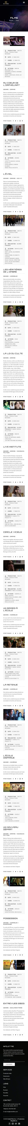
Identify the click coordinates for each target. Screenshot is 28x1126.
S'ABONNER (9, 1064)
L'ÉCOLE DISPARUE (9, 756)
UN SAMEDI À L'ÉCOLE (10, 609)
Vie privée (5, 1095)
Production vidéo (7, 1073)
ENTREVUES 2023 (14, 1003)
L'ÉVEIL (7, 174)
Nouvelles (5, 1092)
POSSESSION (10, 918)
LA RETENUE (10, 685)
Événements (6, 1076)
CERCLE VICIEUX (12, 532)
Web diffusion (6, 1079)
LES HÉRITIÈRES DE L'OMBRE (12, 270)
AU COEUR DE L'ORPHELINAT (11, 84)
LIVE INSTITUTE (12, 447)
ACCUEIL (12, 20)
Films (4, 1087)
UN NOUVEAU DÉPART (10, 828)
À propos (5, 1090)
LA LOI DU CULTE (13, 353)
